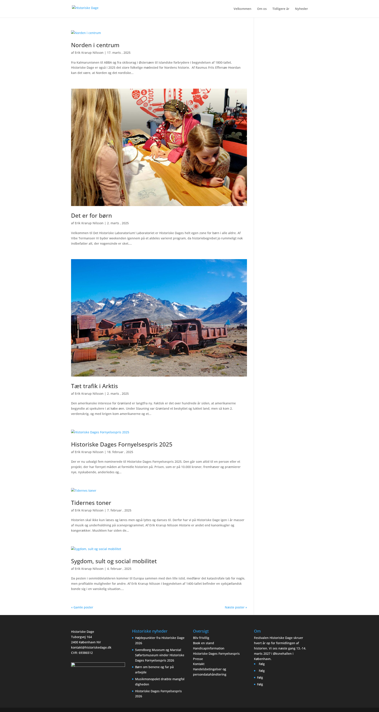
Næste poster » (236, 607)
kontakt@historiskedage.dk (91, 647)
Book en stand (203, 643)
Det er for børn (91, 215)
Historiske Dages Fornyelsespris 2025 (121, 444)
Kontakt (198, 664)
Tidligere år (280, 9)
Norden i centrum (95, 45)
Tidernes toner (91, 503)
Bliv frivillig (201, 638)
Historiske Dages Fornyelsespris (216, 653)
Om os (262, 9)
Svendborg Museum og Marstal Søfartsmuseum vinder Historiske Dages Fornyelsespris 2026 (159, 655)
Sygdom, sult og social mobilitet (114, 561)
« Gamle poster (82, 607)
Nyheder (301, 9)
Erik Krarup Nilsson (89, 52)
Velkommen (242, 9)
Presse (198, 659)
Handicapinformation (208, 648)
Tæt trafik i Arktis (94, 386)
